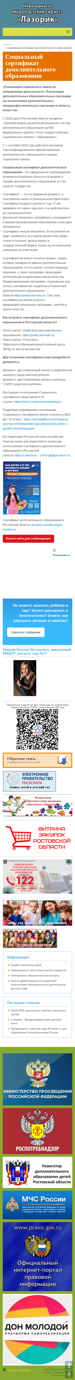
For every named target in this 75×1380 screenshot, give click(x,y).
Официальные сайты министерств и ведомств (38, 970)
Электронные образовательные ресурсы (35, 975)
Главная (7, 44)
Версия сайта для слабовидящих (28, 538)
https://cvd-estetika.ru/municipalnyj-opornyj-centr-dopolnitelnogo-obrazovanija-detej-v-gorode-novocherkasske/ (36, 423)
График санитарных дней (26, 965)
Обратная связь (24, 759)
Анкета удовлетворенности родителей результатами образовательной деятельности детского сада (38, 984)
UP (69, 1365)
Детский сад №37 (61, 1369)
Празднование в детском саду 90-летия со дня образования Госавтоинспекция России (39, 1030)
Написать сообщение (25, 632)
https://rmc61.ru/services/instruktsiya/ (37, 401)
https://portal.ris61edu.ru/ (30, 295)
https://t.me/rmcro (26, 455)
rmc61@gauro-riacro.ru (55, 455)
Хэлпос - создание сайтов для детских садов (58, 1373)
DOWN (69, 1374)
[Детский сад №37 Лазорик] (37, 14)
